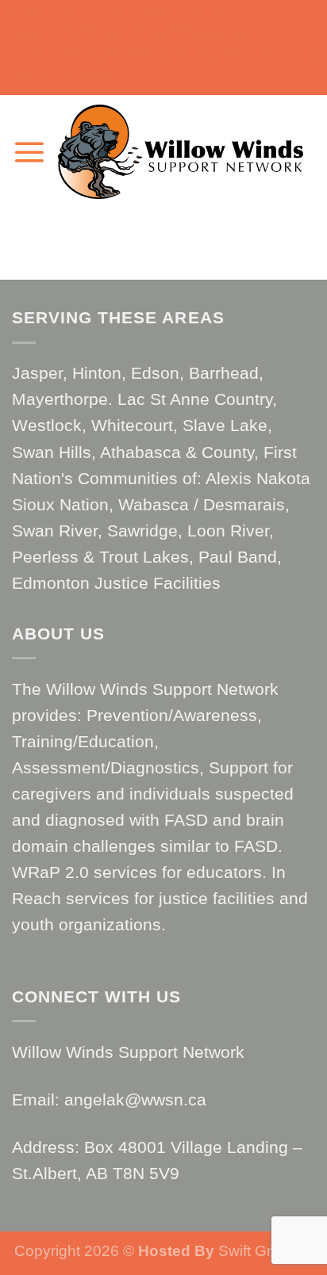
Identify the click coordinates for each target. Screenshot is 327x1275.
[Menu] (29, 152)
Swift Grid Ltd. (263, 1251)
